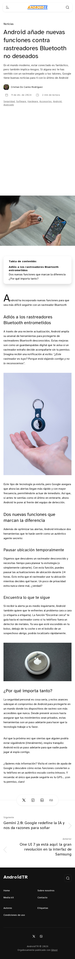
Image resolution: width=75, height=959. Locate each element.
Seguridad (9, 101)
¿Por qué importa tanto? (24, 278)
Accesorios (45, 101)
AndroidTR (15, 877)
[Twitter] (33, 936)
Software (21, 101)
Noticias (8, 24)
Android (57, 101)
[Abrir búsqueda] (67, 7)
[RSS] (41, 936)
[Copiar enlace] (51, 800)
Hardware (33, 101)
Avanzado (8, 105)
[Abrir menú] (7, 7)
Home (6, 890)
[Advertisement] (37, 156)
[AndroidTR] (37, 7)
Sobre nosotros (46, 890)
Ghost (54, 950)
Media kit (8, 897)
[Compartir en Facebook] (33, 800)
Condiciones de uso (14, 915)
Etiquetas (43, 908)
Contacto (42, 897)
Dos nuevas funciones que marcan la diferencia (37, 274)
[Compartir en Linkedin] (42, 800)
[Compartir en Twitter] (24, 800)
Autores (7, 908)
